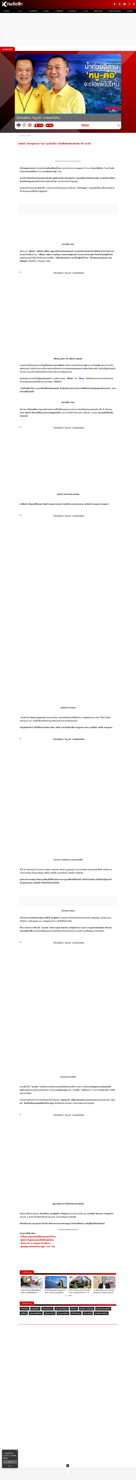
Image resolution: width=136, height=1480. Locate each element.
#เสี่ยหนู (24, 1313)
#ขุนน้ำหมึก (35, 1309)
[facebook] (115, 4)
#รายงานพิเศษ (63, 1313)
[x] (120, 4)
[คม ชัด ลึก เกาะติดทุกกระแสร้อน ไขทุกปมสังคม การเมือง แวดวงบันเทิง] (68, 4)
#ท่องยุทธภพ (47, 1309)
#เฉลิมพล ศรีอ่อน (101, 1313)
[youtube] (125, 4)
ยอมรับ (10, 1462)
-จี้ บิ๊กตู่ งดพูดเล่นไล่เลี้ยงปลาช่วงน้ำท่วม (38, 1236)
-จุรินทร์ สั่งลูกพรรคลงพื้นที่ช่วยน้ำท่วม (37, 1239)
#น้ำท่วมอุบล (75, 1313)
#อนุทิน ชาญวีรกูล (86, 1309)
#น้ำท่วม (74, 1309)
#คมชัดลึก (24, 1309)
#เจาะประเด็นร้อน (62, 1309)
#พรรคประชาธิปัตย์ (103, 1309)
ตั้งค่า (10, 1466)
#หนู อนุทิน (88, 1313)
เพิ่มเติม (5, 1458)
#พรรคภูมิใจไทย (36, 1313)
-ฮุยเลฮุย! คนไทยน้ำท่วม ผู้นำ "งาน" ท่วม (37, 1246)
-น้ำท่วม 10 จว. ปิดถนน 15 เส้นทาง (35, 1243)
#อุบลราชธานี (49, 1313)
